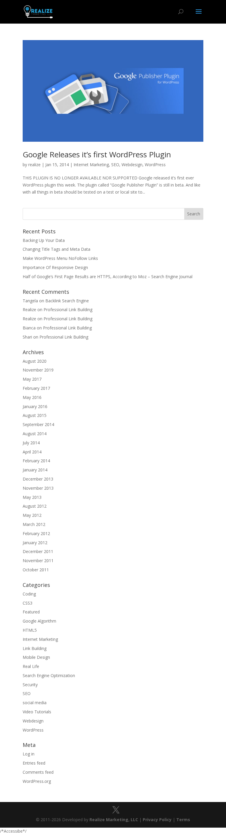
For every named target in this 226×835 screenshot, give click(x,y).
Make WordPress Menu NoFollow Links (60, 258)
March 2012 (34, 524)
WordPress (155, 164)
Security (30, 684)
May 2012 (32, 515)
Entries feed (34, 763)
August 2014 (34, 433)
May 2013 (32, 497)
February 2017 (36, 388)
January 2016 (35, 406)
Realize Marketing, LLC (113, 819)
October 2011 (36, 569)
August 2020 (34, 361)
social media (34, 702)
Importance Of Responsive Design (55, 267)
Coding (29, 594)
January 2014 (35, 470)
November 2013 (38, 488)
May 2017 (32, 379)
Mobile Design (36, 657)
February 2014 (36, 460)
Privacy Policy (157, 819)
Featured (31, 612)
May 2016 (32, 397)
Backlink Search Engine (67, 300)
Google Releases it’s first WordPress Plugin (97, 154)
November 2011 (38, 560)
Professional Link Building (68, 309)
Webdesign (132, 164)
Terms (183, 819)
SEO (115, 164)
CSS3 (27, 603)
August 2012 (34, 506)
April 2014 (32, 452)
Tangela (30, 300)
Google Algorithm (39, 621)
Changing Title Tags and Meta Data (56, 249)
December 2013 (38, 479)
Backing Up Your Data (44, 240)
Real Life (31, 666)
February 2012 (36, 533)
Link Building (34, 648)
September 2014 (38, 424)
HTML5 (30, 630)
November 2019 (38, 370)
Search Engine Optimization (49, 675)
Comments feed (38, 772)
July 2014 (31, 442)
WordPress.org (37, 781)
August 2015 (34, 415)
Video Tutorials (37, 711)
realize (34, 164)
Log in (28, 754)
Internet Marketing (91, 164)
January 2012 (35, 542)
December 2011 (38, 551)
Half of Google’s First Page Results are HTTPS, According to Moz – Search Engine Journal (107, 276)
